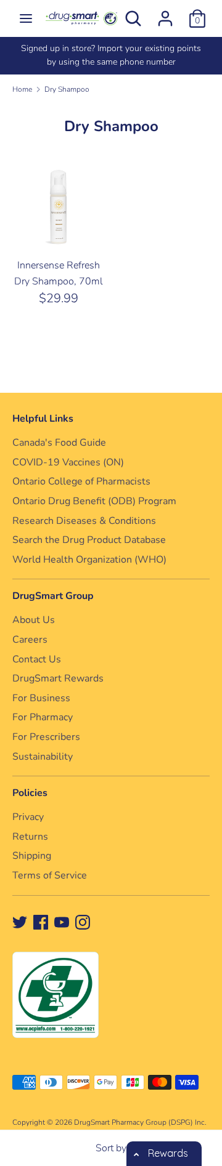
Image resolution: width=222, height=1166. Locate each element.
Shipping (31, 855)
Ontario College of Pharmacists (81, 481)
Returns (30, 836)
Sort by (111, 1148)
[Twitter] (19, 921)
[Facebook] (40, 921)
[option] (101, 55)
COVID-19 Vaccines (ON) (68, 462)
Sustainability (42, 756)
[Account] (165, 13)
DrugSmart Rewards (58, 678)
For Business (41, 698)
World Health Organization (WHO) (89, 559)
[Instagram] (82, 921)
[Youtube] (61, 921)
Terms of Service (49, 875)
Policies (29, 793)
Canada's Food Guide (59, 442)
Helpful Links (42, 418)
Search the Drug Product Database (89, 540)
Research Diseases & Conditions (84, 521)
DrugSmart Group (53, 596)
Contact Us (36, 659)
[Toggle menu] (25, 18)
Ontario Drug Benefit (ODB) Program (94, 501)
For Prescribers (46, 737)
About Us (33, 620)
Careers (29, 639)
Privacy (28, 817)
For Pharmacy (42, 717)
